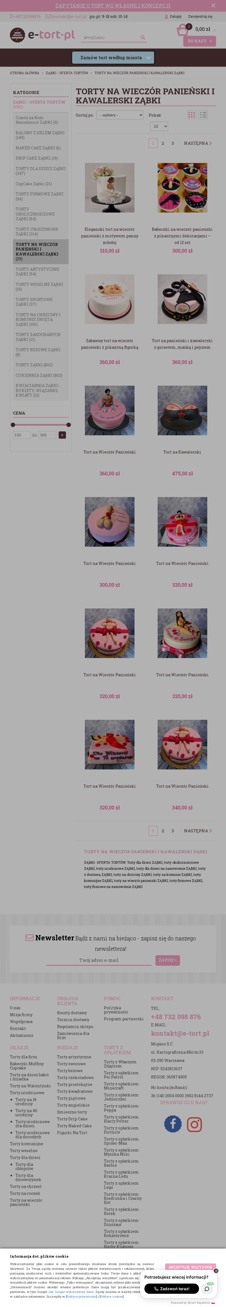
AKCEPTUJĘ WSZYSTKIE (190, 1267)
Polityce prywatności (81, 1296)
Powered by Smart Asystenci (193, 1303)
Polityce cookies (111, 1296)
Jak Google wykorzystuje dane (71, 1292)
